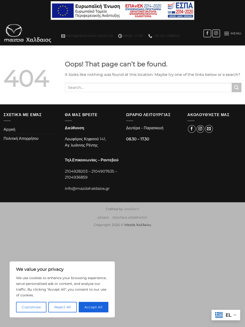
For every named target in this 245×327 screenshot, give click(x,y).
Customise (31, 307)
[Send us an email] (209, 129)
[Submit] (236, 87)
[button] (232, 33)
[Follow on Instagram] (216, 33)
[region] (62, 289)
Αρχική (9, 129)
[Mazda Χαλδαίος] (29, 33)
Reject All (62, 307)
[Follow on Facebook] (207, 33)
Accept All (93, 307)
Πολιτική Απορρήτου (21, 138)
